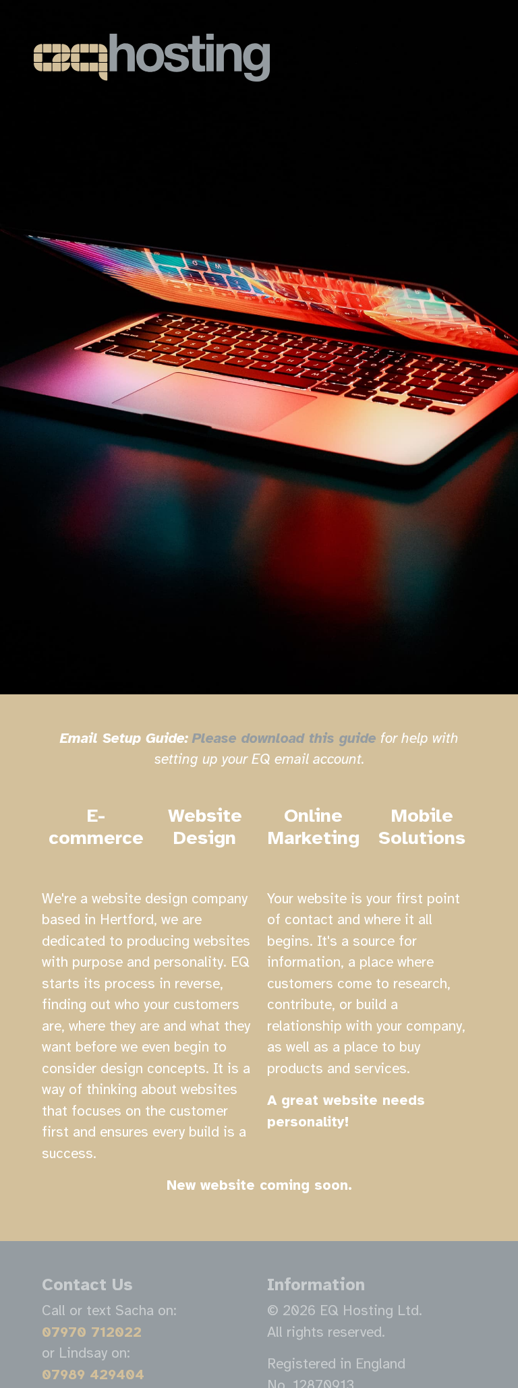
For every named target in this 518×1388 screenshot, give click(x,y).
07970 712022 (92, 1332)
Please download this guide (284, 738)
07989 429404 (93, 1374)
